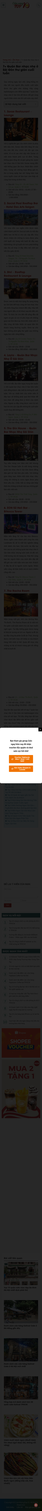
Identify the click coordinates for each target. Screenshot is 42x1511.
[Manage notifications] (36, 1505)
